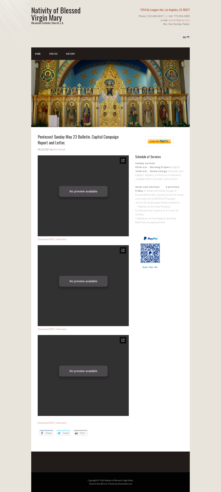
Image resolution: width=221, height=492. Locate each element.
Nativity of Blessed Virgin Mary (56, 14)
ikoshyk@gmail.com (179, 20)
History (70, 53)
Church (92, 483)
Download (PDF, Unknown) (52, 239)
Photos (53, 53)
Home (38, 53)
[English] (184, 37)
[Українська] (188, 37)
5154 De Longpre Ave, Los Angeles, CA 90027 (165, 10)
